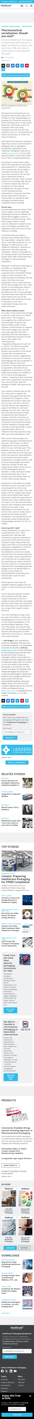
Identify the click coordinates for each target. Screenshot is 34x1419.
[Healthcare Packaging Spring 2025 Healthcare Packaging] (25, 1226)
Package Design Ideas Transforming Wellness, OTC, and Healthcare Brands (10, 1277)
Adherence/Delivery (8, 1300)
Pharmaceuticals (8, 873)
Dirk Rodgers (10, 57)
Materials (27, 26)
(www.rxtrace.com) (8, 690)
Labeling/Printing (8, 1260)
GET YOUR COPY (10, 1010)
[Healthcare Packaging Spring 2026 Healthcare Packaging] (25, 1197)
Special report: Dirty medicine (9, 808)
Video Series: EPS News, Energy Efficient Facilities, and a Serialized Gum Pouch (10, 915)
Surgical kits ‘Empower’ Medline (11, 795)
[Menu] (31, 6)
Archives (24, 1248)
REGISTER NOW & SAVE (10, 1077)
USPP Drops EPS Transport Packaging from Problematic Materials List (10, 943)
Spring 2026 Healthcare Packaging (25, 1211)
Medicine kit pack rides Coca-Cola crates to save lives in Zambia (11, 823)
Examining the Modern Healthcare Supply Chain (10, 1291)
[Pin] (27, 65)
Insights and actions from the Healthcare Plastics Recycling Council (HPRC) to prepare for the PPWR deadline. (14, 888)
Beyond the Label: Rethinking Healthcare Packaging (10, 1264)
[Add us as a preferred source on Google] (3, 69)
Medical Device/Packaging (11, 924)
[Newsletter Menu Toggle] (22, 6)
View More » (5, 1313)
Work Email (7, 728)
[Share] (13, 65)
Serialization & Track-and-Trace (10, 910)
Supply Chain (6, 895)
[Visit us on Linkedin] (11, 1371)
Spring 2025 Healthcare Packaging (25, 1239)
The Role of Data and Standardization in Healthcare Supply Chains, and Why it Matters (10, 900)
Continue (17, 1415)
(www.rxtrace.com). (9, 650)
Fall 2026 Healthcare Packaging (9, 1211)
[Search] (26, 6)
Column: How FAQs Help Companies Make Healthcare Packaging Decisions (10, 928)
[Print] (3, 65)
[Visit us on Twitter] (6, 1371)
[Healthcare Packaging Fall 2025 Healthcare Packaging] (8, 1226)
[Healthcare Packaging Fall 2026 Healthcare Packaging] (8, 1197)
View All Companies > (17, 763)
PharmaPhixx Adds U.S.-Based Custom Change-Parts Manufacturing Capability (13, 1151)
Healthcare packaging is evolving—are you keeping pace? (10, 1304)
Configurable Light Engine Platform (16, 1158)
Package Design (7, 792)
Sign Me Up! (10, 738)
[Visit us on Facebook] (2, 1371)
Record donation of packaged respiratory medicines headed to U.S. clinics (10, 783)
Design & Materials (10, 26)
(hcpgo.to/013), (13, 153)
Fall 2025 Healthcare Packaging (9, 1239)
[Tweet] (22, 65)
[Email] (8, 65)
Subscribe (10, 1248)
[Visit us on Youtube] (15, 1371)
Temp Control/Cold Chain (9, 938)
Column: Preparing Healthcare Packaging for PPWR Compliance (15, 879)
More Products (10, 1165)
